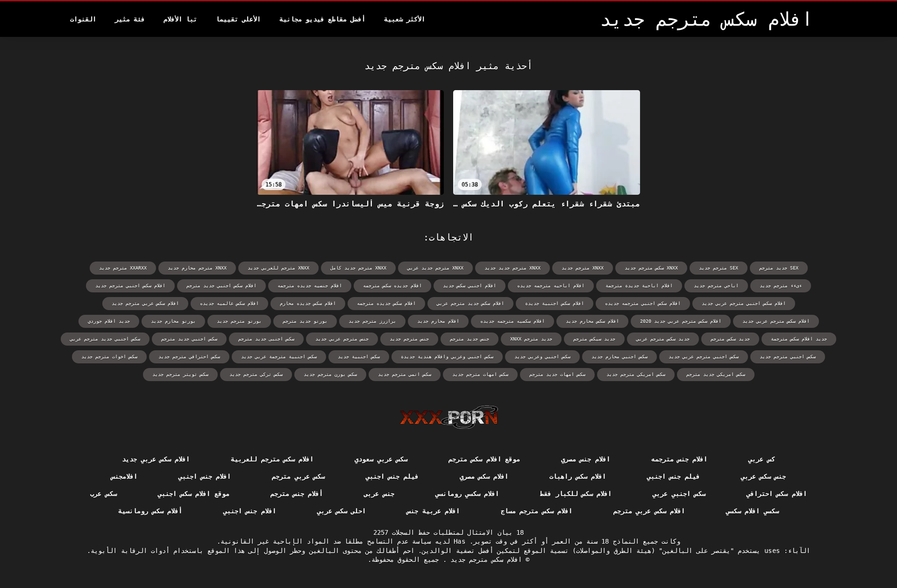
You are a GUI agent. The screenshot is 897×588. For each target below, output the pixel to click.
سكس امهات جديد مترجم (557, 374)
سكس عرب (103, 493)
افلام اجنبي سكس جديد (469, 285)
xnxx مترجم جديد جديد (512, 267)
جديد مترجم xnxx (531, 338)
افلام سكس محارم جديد (592, 321)
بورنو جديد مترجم (305, 321)
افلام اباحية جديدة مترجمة (639, 285)
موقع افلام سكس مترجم (484, 459)
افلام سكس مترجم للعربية (272, 459)
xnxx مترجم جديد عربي (435, 267)
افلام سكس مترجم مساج (536, 511)
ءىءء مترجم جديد (781, 285)
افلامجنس (124, 476)
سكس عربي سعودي (381, 459)
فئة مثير (130, 19)
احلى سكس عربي (341, 511)
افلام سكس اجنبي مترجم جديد (130, 285)
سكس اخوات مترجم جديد (109, 356)
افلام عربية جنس (433, 511)
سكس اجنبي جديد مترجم (189, 338)
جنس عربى (379, 493)
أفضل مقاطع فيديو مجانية (322, 19)
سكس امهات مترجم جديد (480, 374)
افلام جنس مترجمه (679, 459)
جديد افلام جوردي (109, 321)
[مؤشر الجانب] (448, 417)
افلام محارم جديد (438, 321)
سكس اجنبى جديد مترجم (266, 338)
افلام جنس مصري (585, 459)
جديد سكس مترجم (730, 338)
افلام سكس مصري (484, 476)
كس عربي (761, 459)
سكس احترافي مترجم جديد (189, 356)
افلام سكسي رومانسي (467, 493)
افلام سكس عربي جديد (156, 459)
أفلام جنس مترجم (297, 493)
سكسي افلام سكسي (752, 511)
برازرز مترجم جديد (372, 321)
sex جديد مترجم (778, 267)
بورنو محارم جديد (173, 321)
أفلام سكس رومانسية (150, 511)
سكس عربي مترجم (298, 476)
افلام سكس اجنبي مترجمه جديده (643, 303)
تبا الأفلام (180, 19)
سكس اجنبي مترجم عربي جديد (704, 356)
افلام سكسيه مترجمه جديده (512, 321)
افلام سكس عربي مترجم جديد (145, 303)
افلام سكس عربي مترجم (649, 511)
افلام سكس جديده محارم (308, 303)
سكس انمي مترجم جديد (404, 374)
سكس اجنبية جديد (359, 356)
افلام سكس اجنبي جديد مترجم (221, 285)
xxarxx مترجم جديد (123, 267)
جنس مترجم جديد (409, 338)
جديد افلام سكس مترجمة (799, 338)
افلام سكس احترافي (777, 493)
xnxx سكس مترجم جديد (651, 267)
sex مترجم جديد (718, 267)
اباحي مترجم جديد (716, 285)
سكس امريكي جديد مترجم (715, 374)
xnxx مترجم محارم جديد (197, 267)
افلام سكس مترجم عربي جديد (776, 321)
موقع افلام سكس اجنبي (193, 493)
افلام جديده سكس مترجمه (392, 285)
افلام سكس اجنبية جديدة (554, 303)
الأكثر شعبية (404, 19)
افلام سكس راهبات (577, 476)
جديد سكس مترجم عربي (663, 338)
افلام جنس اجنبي (204, 476)
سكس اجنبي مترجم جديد (788, 356)
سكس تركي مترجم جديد (256, 374)
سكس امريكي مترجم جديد (635, 374)
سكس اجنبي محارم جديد (619, 356)
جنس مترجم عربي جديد (342, 338)
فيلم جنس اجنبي (673, 476)
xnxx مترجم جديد (583, 267)
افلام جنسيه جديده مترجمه (310, 285)
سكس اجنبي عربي (679, 493)
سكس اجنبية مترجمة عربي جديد (279, 356)
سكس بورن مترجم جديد (330, 374)
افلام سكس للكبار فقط (576, 493)
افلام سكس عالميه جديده (229, 303)
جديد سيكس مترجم (594, 338)
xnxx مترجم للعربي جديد (278, 267)
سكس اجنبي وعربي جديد (542, 356)
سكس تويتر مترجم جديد (180, 374)
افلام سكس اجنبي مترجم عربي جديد (744, 303)
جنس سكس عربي (763, 476)
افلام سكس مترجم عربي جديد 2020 (680, 321)
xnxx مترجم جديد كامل (358, 267)
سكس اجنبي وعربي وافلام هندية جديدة (447, 356)
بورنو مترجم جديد (239, 321)
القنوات (83, 19)
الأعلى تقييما (238, 19)
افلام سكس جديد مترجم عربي (470, 303)
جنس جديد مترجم (469, 338)
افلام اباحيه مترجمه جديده (550, 285)
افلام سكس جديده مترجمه (386, 303)
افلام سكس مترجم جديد (484, 559)
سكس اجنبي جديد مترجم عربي (105, 338)
